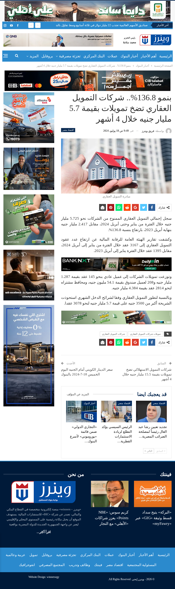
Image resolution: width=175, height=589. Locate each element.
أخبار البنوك (129, 56)
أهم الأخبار (148, 56)
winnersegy (53, 577)
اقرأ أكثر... (44, 532)
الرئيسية (165, 56)
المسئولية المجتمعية (141, 565)
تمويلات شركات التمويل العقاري (145, 334)
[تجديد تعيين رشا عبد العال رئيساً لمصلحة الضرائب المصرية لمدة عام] (151, 411)
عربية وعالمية (15, 555)
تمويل (33, 555)
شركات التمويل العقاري (113, 334)
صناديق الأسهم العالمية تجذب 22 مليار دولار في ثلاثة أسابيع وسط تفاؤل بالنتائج (100, 25)
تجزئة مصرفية (69, 56)
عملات (113, 56)
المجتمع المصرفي (52, 565)
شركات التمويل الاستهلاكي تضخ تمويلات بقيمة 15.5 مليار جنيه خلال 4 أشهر (147, 374)
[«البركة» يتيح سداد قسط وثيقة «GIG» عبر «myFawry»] (153, 494)
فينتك (98, 565)
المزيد (34, 56)
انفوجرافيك (27, 565)
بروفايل (47, 56)
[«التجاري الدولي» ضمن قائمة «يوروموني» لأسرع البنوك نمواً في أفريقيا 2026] (81, 411)
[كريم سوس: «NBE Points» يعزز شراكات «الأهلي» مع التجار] (110, 494)
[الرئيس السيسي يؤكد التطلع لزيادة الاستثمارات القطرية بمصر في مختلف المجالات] (116, 411)
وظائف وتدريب (79, 565)
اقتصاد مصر (68, 130)
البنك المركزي (94, 56)
